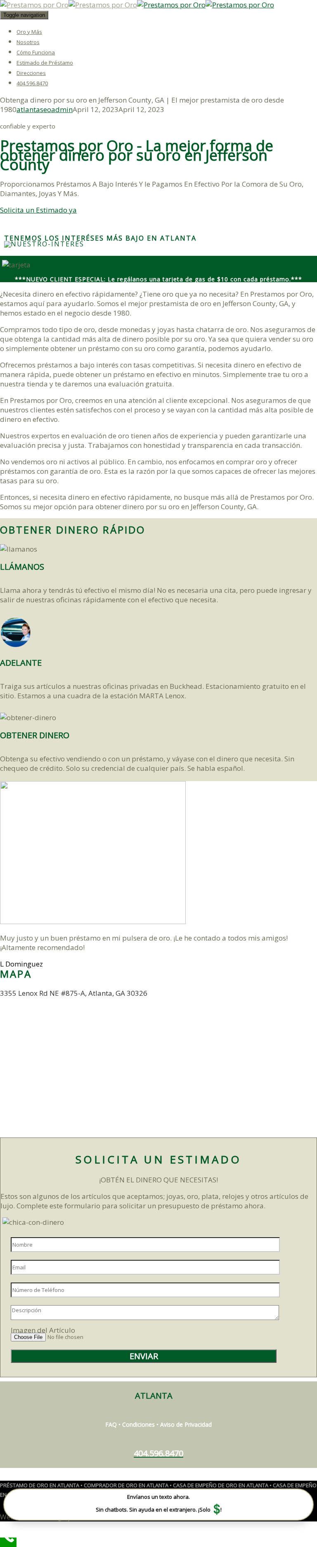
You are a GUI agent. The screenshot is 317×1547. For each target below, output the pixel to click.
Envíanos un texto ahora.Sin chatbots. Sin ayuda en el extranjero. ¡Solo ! (159, 1505)
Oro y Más (29, 31)
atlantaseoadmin (45, 109)
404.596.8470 (32, 83)
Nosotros (28, 42)
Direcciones (31, 73)
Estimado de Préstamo (45, 62)
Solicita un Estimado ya (38, 210)
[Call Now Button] (8, 1542)
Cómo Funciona (36, 52)
